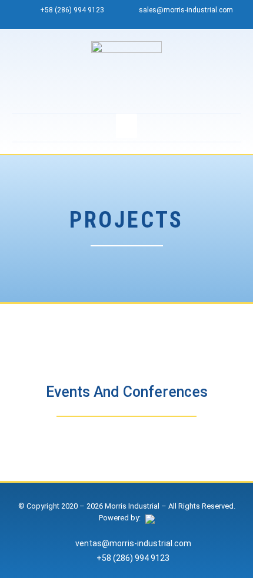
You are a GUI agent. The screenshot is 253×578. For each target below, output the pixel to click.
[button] (126, 125)
